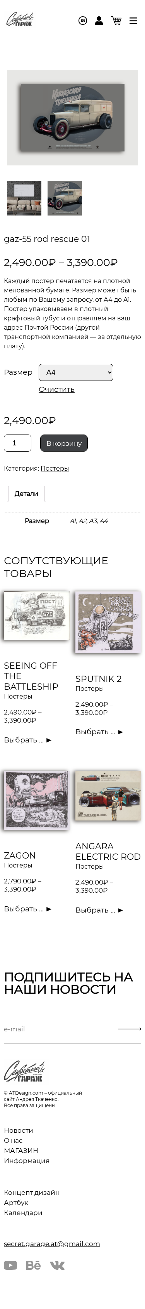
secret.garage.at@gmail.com (52, 1244)
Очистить (57, 389)
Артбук (16, 1202)
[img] (133, 20)
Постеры (55, 468)
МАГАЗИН (21, 1150)
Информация (26, 1161)
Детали (26, 493)
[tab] (26, 494)
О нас (13, 1140)
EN (83, 21)
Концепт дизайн (32, 1192)
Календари (23, 1213)
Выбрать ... (24, 739)
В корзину (64, 443)
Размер (18, 372)
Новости (18, 1130)
